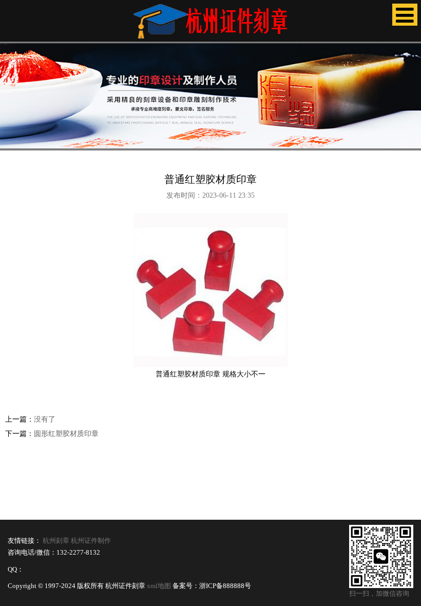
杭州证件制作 (91, 540)
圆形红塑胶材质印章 (66, 434)
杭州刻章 (56, 540)
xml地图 (159, 586)
